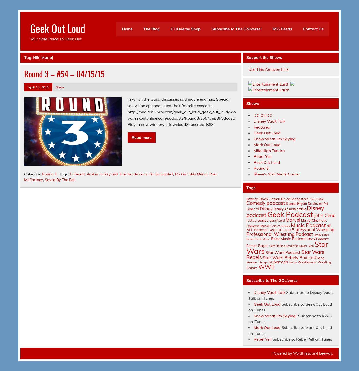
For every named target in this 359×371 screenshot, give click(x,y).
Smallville (292, 246)
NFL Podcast (257, 230)
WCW (293, 262)
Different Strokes (84, 174)
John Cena (325, 215)
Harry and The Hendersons (124, 174)
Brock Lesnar (270, 199)
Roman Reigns (257, 246)
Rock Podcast (318, 239)
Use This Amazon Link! (268, 69)
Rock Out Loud (267, 162)
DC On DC (263, 115)
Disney (266, 208)
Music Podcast (308, 225)
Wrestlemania (307, 262)
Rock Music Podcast (289, 238)
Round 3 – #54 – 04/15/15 (64, 74)
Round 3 (49, 174)
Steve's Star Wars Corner (277, 174)
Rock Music (262, 239)
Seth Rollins (277, 246)
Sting (320, 258)
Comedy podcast (265, 203)
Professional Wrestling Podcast (279, 234)
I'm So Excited (161, 174)
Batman (252, 199)
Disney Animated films (290, 209)
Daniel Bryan (296, 203)
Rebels (250, 239)
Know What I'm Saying (275, 138)
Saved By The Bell (60, 179)
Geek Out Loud (57, 28)
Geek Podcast (290, 214)
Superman (278, 261)
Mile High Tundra (269, 150)
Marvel (293, 220)
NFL (329, 226)
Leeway (325, 353)
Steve (60, 87)
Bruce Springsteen (295, 199)
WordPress (302, 353)
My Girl (181, 174)
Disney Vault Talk (269, 121)
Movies (285, 226)
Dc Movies (315, 204)
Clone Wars (317, 199)
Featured (262, 127)
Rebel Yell (263, 156)
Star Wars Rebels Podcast (289, 257)
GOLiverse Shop (186, 28)
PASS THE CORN (280, 230)
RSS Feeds (282, 28)
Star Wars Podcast (283, 252)
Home (127, 28)
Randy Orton (321, 235)
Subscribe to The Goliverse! (236, 28)
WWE (266, 267)
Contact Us (313, 28)
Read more (142, 137)
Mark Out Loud (267, 144)
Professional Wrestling (313, 229)
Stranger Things (256, 262)
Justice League (257, 220)
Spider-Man (306, 246)
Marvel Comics (270, 226)
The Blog (151, 28)
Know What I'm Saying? (275, 315)
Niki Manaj (198, 174)
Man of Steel (277, 220)
